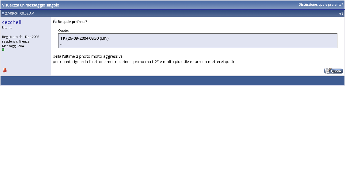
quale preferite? (331, 4)
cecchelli (12, 22)
